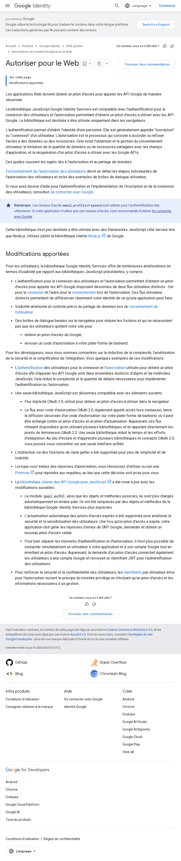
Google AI (13, 812)
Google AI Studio (135, 722)
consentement (84, 292)
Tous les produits (18, 819)
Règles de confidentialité (62, 839)
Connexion (167, 6)
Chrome (129, 707)
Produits (27, 46)
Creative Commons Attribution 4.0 (129, 629)
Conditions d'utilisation (22, 699)
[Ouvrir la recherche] (117, 5)
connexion (35, 292)
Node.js (94, 236)
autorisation (115, 367)
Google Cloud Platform (22, 804)
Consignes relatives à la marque (29, 707)
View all (128, 752)
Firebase (129, 714)
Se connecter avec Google (71, 192)
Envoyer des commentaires (147, 64)
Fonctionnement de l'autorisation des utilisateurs (46, 171)
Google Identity (49, 46)
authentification (30, 367)
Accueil (11, 46)
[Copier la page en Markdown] (99, 64)
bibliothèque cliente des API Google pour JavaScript (63, 482)
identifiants (133, 572)
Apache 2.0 (78, 634)
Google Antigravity (136, 729)
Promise (22, 473)
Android (128, 699)
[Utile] (164, 46)
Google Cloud (132, 737)
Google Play (131, 744)
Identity (41, 6)
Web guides (74, 46)
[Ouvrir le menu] (7, 5)
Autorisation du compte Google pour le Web (42, 51)
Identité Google (75, 707)
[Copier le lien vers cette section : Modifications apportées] (73, 254)
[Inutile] (171, 46)
